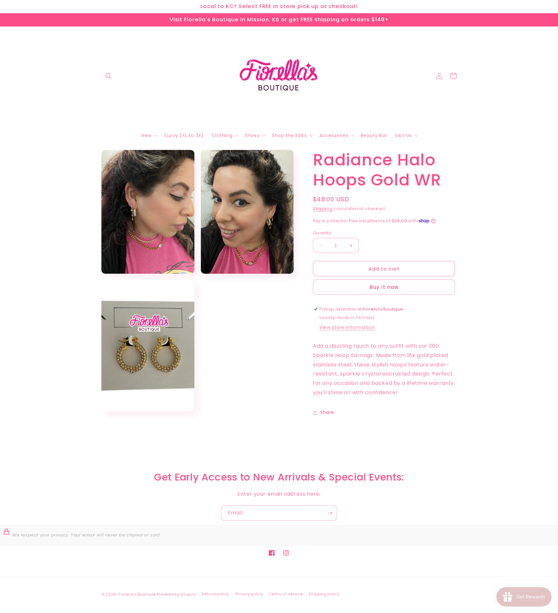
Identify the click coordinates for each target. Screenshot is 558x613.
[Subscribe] (330, 513)
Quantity (322, 233)
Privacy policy (249, 594)
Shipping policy (324, 594)
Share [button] (327, 412)
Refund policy (215, 594)
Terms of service (286, 594)
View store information (347, 327)
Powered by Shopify (176, 594)
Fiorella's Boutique (137, 594)
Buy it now (384, 287)
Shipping (323, 208)
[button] (108, 76)
